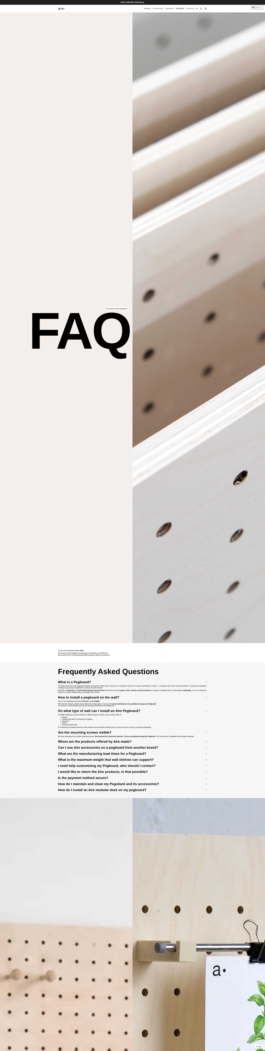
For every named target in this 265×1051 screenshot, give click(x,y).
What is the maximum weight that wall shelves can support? (106, 759)
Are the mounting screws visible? (84, 732)
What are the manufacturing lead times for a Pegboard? (102, 753)
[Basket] (205, 8)
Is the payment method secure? (83, 778)
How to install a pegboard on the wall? (88, 697)
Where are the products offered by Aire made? (94, 741)
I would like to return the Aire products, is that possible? (103, 772)
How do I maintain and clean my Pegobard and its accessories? (108, 784)
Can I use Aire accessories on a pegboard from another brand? (108, 747)
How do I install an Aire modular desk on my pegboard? (102, 790)
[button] (257, 7)
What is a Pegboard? (74, 682)
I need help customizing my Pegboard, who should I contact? (107, 766)
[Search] (196, 8)
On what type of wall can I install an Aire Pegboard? (99, 711)
